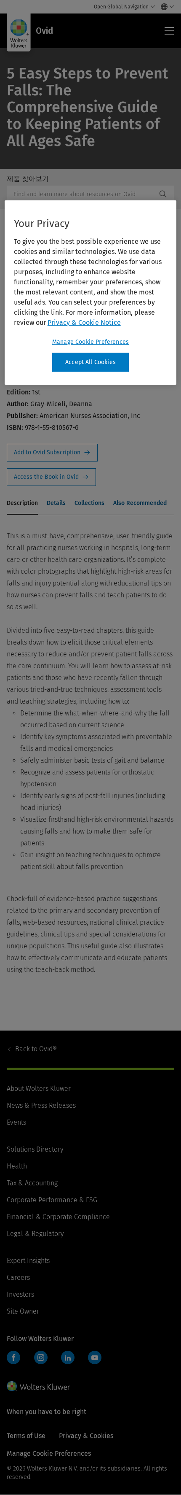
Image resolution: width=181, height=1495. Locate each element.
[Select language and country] (165, 6)
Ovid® (36, 1049)
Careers (18, 1278)
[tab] (22, 504)
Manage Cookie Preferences (90, 341)
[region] (91, 292)
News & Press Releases (41, 1105)
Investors (20, 1294)
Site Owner (23, 1311)
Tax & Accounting (32, 1183)
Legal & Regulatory (35, 1234)
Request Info (52, 452)
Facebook (13, 1357)
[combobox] (82, 194)
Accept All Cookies (90, 362)
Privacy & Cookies (86, 1436)
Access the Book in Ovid (51, 477)
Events (16, 1122)
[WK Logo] (38, 1386)
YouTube (94, 1357)
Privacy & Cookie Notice (84, 322)
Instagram (41, 1357)
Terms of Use (26, 1436)
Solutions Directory (35, 1149)
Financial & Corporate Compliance (58, 1217)
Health (17, 1166)
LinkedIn (68, 1357)
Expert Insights (28, 1261)
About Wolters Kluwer (39, 1089)
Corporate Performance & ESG (52, 1200)
